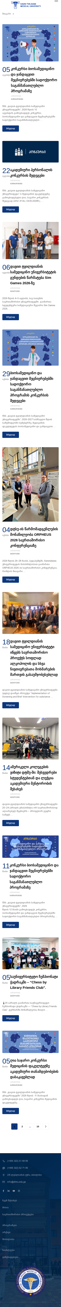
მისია (5, 1207)
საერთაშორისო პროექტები (18, 1214)
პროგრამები (9, 1225)
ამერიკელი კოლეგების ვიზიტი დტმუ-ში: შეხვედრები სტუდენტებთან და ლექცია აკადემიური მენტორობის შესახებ (33, 778)
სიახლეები (15, 291)
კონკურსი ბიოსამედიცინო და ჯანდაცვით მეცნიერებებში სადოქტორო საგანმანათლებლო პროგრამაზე (34, 80)
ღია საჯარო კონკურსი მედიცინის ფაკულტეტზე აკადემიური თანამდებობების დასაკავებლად (34, 1068)
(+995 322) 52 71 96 (17, 1168)
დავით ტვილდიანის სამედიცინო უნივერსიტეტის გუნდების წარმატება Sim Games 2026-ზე (33, 275)
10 (38, 1126)
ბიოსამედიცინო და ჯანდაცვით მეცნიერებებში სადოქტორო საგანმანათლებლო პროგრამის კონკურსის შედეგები (31, 387)
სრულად (10, 128)
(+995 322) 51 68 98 (17, 1161)
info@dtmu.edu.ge (16, 1182)
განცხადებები (17, 99)
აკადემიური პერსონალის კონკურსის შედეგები (31, 172)
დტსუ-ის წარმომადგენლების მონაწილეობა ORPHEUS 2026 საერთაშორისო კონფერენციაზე (34, 537)
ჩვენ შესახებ (9, 1200)
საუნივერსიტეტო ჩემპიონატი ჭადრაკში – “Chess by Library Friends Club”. (34, 982)
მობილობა (8, 1239)
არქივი (6, 1232)
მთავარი (6, 14)
